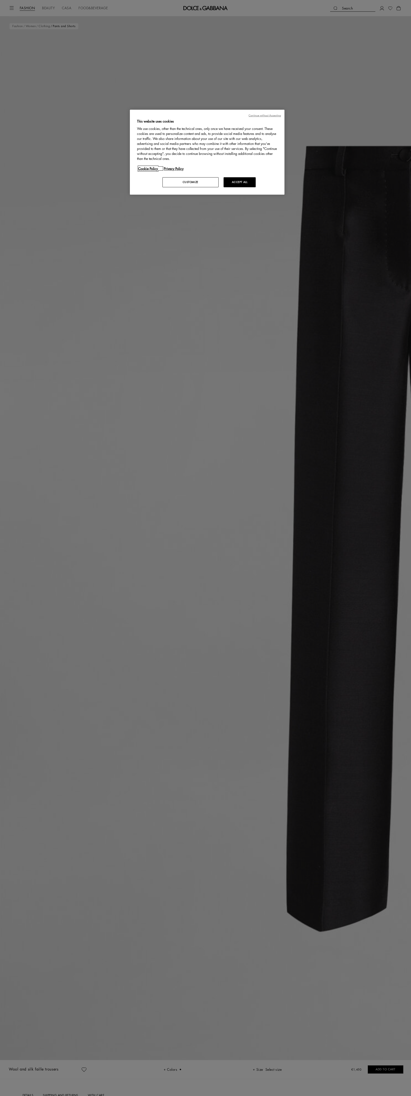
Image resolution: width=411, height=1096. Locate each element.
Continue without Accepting (265, 115)
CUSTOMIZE (190, 182)
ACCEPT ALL (240, 182)
